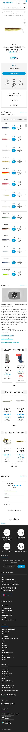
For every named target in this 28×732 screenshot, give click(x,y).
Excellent (7, 490)
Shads (14, 13)
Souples (24, 12)
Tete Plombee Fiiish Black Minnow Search (9, 450)
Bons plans (4, 645)
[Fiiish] (14, 58)
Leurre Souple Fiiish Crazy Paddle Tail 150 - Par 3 (9, 410)
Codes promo (5, 636)
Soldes (3, 641)
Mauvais (7, 504)
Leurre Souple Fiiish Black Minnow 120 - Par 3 (22, 450)
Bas (6, 501)
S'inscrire (21, 566)
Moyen (7, 497)
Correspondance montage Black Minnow (10, 342)
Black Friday (5, 648)
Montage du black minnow (7, 339)
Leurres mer (17, 12)
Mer (12, 12)
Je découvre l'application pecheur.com (10, 713)
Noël (3, 650)
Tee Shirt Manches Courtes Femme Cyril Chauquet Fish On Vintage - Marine (7, 367)
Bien (6, 493)
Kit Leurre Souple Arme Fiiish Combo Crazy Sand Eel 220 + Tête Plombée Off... (23, 410)
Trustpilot (3, 523)
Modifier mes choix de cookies (8, 619)
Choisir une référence (15, 73)
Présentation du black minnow (7, 335)
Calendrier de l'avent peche (8, 657)
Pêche (7, 12)
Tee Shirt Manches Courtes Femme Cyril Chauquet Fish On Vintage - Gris (21, 367)
